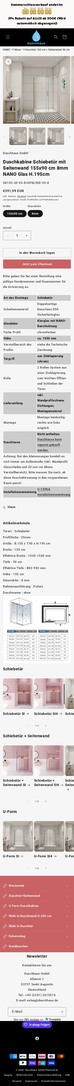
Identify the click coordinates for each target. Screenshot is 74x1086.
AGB (67, 1075)
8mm (35, 213)
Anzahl (7, 227)
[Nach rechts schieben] (69, 137)
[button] (8, 37)
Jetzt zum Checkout (37, 264)
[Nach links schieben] (4, 137)
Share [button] (11, 507)
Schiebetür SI (14, 714)
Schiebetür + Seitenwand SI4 (46, 782)
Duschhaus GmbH (35, 1070)
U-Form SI (11, 856)
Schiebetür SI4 (46, 714)
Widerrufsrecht (24, 1075)
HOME (6, 49)
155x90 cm (14, 213)
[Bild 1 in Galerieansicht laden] (18, 136)
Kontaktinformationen (53, 1081)
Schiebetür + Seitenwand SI (14, 782)
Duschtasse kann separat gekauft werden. (49, 445)
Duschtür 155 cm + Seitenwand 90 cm (47, 49)
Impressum (31, 1081)
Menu (18, 49)
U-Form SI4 (43, 856)
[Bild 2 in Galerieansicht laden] (36, 136)
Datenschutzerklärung (49, 1075)
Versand (21, 196)
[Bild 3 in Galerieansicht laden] (55, 136)
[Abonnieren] (61, 1011)
